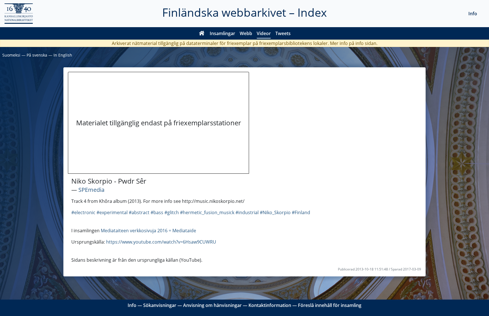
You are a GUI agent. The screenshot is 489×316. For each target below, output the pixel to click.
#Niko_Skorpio (275, 212)
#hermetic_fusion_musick (207, 212)
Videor (264, 33)
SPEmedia (91, 190)
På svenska (37, 55)
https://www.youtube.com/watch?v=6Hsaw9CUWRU (161, 242)
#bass (157, 212)
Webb (246, 33)
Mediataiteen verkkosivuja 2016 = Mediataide (148, 230)
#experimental (112, 212)
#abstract (139, 212)
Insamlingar (222, 33)
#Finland (301, 212)
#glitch (171, 212)
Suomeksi (11, 55)
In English (62, 55)
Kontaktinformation (269, 305)
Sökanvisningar (159, 305)
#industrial (247, 212)
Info (472, 13)
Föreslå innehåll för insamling (329, 305)
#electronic (83, 212)
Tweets (283, 33)
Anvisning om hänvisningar (212, 305)
